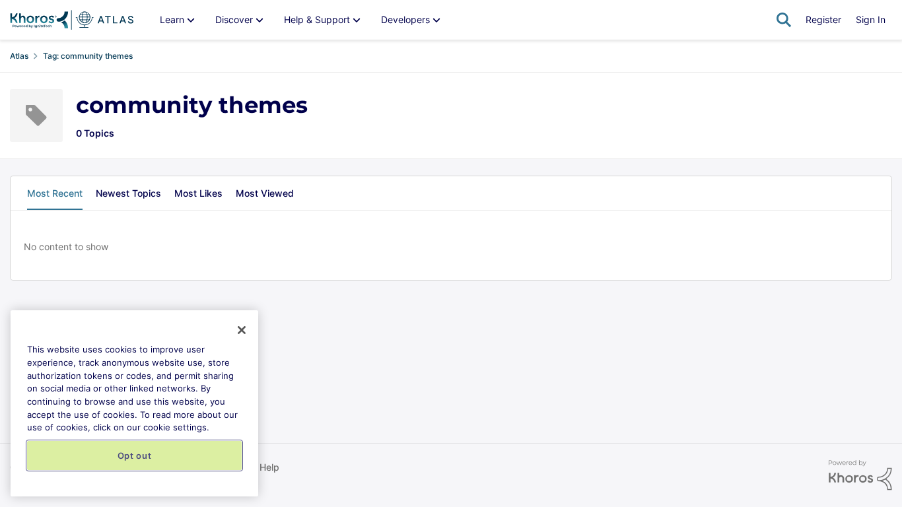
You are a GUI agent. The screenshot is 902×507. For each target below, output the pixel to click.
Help (269, 467)
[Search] (784, 20)
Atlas (19, 56)
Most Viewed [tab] (265, 193)
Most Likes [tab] (198, 193)
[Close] (241, 330)
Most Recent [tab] (55, 193)
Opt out (135, 455)
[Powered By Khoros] (860, 475)
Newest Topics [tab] (128, 193)
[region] (134, 403)
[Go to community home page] (71, 20)
